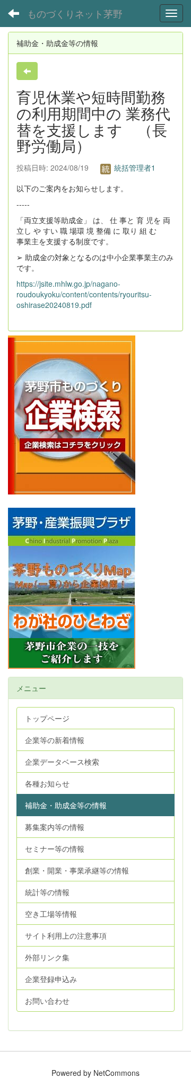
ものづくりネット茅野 (75, 13)
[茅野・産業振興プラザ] (71, 525)
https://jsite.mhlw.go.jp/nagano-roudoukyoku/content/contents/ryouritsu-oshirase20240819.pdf (84, 294)
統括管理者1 (133, 167)
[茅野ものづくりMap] (71, 574)
